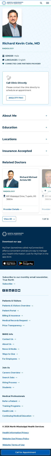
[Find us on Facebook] (3, 290)
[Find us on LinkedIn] (10, 290)
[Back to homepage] (12, 3)
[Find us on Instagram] (7, 290)
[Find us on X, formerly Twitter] (13, 290)
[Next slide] (45, 190)
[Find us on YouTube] (19, 290)
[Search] (41, 3)
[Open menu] (47, 3)
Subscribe (7, 284)
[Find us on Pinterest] (16, 290)
